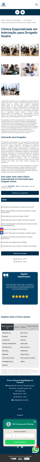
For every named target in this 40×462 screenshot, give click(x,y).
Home (20, 409)
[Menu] (37, 4)
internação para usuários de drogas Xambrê (15, 216)
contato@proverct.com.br (20, 400)
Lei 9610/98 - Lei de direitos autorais (20, 373)
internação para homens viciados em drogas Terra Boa (18, 220)
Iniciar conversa (20, 442)
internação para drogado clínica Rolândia (14, 242)
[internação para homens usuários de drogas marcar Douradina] (30, 69)
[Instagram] (18, 447)
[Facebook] (22, 447)
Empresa (20, 415)
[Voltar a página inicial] (3, 4)
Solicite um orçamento (20, 193)
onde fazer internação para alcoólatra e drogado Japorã (19, 233)
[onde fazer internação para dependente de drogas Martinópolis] (10, 69)
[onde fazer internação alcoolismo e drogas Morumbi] (30, 50)
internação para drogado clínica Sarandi (14, 229)
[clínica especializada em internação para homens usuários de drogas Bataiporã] (10, 50)
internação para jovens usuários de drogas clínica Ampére (19, 246)
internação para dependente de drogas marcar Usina (18, 207)
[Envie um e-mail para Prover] (22, 12)
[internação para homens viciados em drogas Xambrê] (10, 89)
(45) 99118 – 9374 (13, 186)
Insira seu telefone (20, 431)
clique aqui (24, 186)
